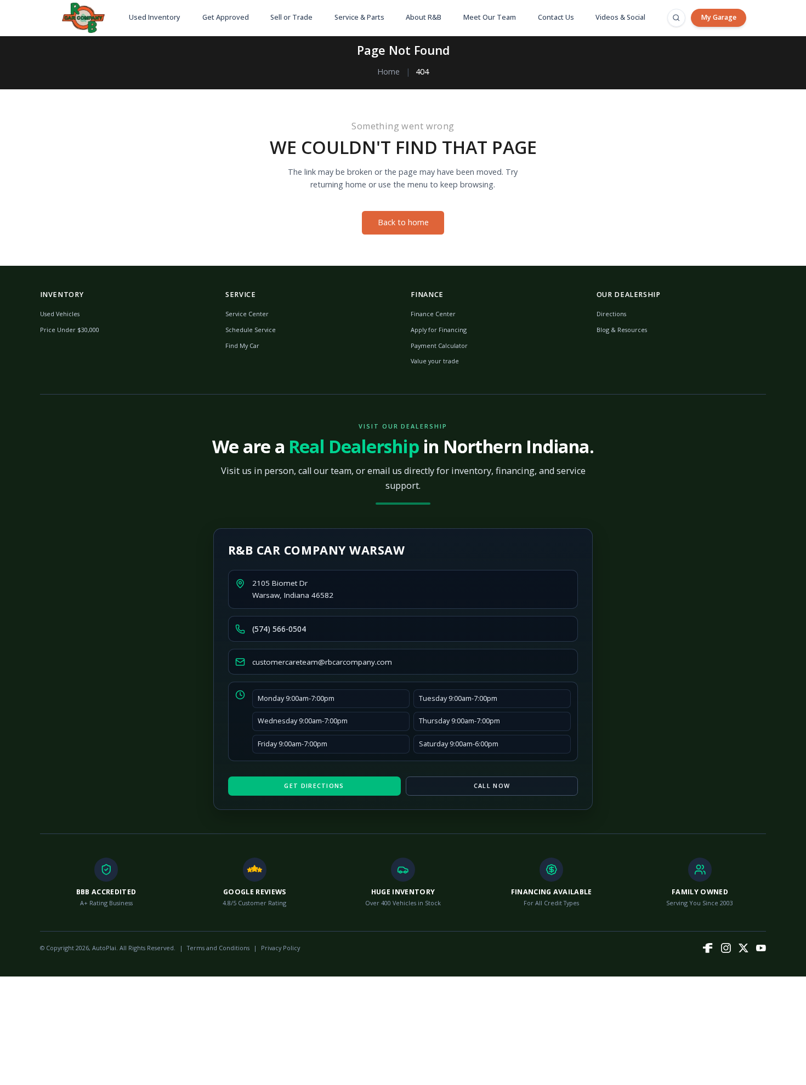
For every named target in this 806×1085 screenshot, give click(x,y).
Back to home (403, 222)
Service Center (247, 314)
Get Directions (314, 785)
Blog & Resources (622, 330)
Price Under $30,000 (69, 330)
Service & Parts (359, 17)
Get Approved (225, 17)
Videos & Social (620, 17)
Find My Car (242, 345)
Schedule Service (250, 330)
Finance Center (433, 314)
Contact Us (556, 17)
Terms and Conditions (218, 948)
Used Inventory (154, 17)
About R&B (423, 17)
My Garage (718, 17)
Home (388, 71)
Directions (611, 314)
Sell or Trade (291, 17)
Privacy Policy (280, 948)
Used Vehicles (60, 314)
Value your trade (435, 361)
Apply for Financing (439, 330)
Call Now (492, 785)
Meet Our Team (489, 17)
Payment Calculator (439, 345)
